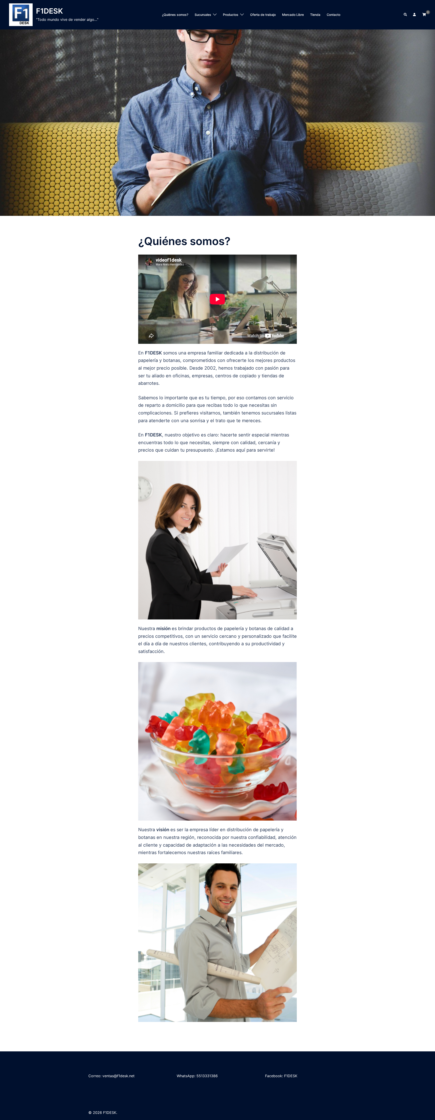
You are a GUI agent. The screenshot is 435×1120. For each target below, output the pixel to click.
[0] (424, 14)
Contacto (333, 15)
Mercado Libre (293, 15)
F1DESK (49, 11)
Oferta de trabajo (263, 15)
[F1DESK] (21, 14)
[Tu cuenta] (415, 15)
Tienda (315, 15)
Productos (230, 15)
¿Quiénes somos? (175, 15)
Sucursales (203, 15)
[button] (405, 15)
